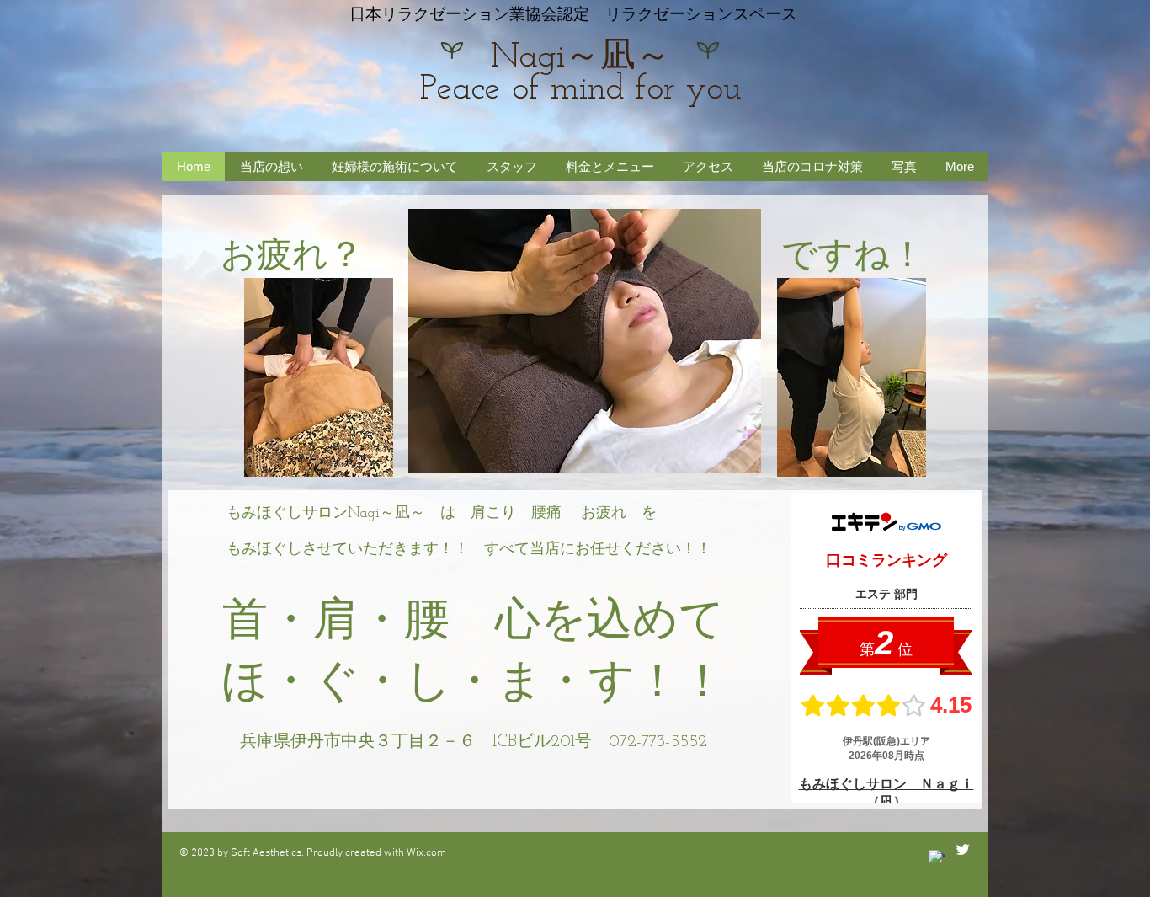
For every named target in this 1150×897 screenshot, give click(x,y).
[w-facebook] (937, 858)
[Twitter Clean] (963, 849)
